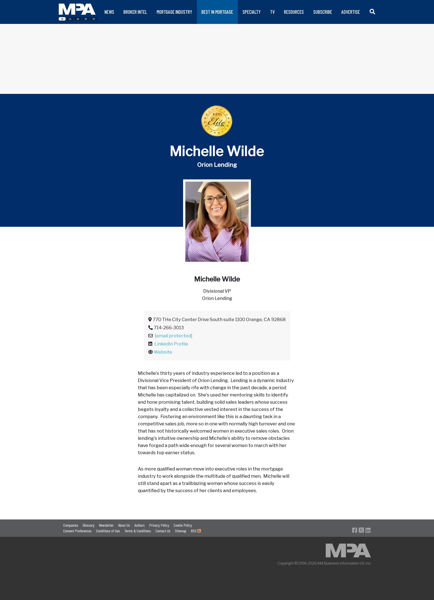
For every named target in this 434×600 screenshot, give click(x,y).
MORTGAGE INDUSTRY (174, 12)
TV (272, 12)
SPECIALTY (252, 12)
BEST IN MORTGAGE (217, 12)
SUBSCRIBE (322, 12)
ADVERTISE (350, 12)
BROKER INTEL (135, 12)
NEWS (109, 12)
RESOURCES (294, 12)
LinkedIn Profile (171, 344)
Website (163, 352)
